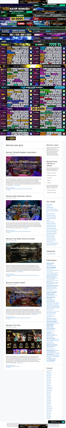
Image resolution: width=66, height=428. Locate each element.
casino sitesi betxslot (51, 351)
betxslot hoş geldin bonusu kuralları (27, 275)
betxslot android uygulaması (51, 265)
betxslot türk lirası (49, 339)
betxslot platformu (49, 322)
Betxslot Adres (50, 263)
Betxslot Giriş (49, 205)
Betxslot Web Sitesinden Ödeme (18, 196)
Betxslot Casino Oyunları (52, 282)
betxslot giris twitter (50, 295)
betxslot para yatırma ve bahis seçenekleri (52, 320)
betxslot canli (49, 275)
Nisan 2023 (49, 413)
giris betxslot (57, 353)
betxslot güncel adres (51, 300)
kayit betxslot (56, 356)
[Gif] (33, 66)
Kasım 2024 (49, 382)
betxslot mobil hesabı (56, 311)
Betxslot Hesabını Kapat (15, 283)
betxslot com (49, 288)
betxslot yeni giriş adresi (50, 347)
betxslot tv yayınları (50, 336)
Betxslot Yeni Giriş (13, 325)
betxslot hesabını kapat (20, 317)
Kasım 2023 (49, 401)
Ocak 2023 (49, 418)
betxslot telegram (51, 328)
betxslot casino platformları (50, 284)
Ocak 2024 (49, 398)
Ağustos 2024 (49, 387)
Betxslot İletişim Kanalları (51, 225)
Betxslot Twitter (51, 338)
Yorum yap (9, 189)
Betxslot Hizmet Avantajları (52, 233)
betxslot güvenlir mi (50, 303)
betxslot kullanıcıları (50, 307)
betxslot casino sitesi (10, 188)
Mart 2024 (49, 395)
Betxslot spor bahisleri (50, 327)
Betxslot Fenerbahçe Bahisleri (52, 243)
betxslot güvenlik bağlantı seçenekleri (20, 188)
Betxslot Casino (50, 281)
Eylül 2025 (49, 372)
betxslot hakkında (56, 303)
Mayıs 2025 (49, 375)
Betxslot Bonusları (50, 207)
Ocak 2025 (49, 378)
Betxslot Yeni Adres (50, 343)
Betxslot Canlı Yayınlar (51, 238)
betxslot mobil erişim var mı (50, 311)
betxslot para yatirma (51, 318)
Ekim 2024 (49, 383)
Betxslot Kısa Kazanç (51, 234)
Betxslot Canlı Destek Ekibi (52, 209)
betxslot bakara (57, 272)
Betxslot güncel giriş (50, 302)
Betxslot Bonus (54, 273)
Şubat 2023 (49, 416)
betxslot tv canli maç (50, 333)
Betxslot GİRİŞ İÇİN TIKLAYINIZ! (33, 28)
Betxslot (48, 220)
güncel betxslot (49, 356)
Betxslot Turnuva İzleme (51, 239)
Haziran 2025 (49, 373)
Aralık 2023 (49, 400)
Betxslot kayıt (49, 306)
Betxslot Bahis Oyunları (51, 215)
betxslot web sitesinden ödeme (20, 231)
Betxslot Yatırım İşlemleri (51, 218)
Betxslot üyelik (50, 350)
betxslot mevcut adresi (50, 308)
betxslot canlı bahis (55, 275)
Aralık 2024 (49, 380)
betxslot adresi (49, 264)
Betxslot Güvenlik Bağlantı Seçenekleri (21, 152)
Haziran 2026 (49, 370)
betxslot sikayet (50, 324)
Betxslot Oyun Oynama (51, 223)
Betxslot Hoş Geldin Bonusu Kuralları (20, 239)
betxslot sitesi (50, 325)
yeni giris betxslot (51, 360)
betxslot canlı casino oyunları (11, 317)
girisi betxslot (50, 354)
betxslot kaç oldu (55, 306)
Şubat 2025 (49, 377)
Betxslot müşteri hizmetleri (51, 316)
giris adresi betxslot (50, 353)
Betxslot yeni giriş (29, 188)
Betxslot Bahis (51, 267)
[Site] (16, 48)
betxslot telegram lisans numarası (51, 331)
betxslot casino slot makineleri (50, 361)
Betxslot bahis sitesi (56, 270)
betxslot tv (49, 332)
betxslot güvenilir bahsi (56, 302)
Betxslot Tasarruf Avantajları (52, 229)
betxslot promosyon (56, 322)
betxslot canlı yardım (49, 280)
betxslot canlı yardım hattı (55, 280)
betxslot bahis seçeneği (49, 270)
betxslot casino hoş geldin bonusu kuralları (14, 275)
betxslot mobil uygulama (51, 312)
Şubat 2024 (49, 396)
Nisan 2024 (49, 393)
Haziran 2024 (49, 390)
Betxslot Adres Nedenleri (51, 231)
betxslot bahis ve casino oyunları (51, 272)
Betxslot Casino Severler (51, 216)
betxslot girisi (51, 294)
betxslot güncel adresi (51, 301)
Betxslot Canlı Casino (51, 276)
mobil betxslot (49, 357)
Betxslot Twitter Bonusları (51, 244)
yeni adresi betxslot (51, 358)
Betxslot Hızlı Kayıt (50, 241)
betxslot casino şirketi (10, 231)
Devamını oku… (17, 185)
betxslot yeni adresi (52, 344)
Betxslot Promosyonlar (10, 187)
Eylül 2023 (49, 405)
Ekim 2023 (49, 403)
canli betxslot (56, 350)
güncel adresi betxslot (56, 354)
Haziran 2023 (49, 410)
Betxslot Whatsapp (50, 340)
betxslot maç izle (56, 307)
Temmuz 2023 (49, 408)
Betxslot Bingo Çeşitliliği (51, 228)
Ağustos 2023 (49, 406)
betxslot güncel (49, 298)
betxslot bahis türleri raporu (50, 271)
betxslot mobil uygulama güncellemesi (51, 313)
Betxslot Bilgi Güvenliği (51, 226)
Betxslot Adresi (49, 204)
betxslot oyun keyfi (49, 317)
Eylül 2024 (49, 385)
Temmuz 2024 (49, 388)
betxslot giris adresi (52, 292)
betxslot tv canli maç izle (52, 335)
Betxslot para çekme (10, 366)
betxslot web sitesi (55, 339)
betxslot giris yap (55, 295)
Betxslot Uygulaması (50, 221)
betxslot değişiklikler (54, 288)
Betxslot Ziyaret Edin (51, 213)
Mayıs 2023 (49, 411)
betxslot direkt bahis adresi (50, 289)
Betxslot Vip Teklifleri (51, 236)
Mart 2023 (49, 414)
